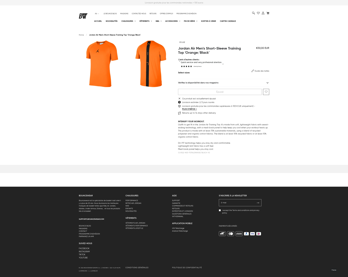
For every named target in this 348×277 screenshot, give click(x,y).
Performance (85, 30)
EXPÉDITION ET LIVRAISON (182, 211)
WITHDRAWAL (177, 216)
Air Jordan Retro (119, 30)
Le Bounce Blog (110, 14)
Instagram (84, 251)
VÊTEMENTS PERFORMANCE (136, 226)
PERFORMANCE (131, 200)
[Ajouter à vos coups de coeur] (266, 92)
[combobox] (97, 14)
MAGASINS (83, 228)
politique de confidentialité (187, 268)
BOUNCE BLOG (85, 226)
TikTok (82, 254)
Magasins (124, 14)
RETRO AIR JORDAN (133, 203)
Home (81, 35)
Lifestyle (146, 30)
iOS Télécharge (178, 228)
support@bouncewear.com (91, 219)
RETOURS (176, 208)
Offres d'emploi (166, 14)
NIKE (127, 206)
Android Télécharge (180, 231)
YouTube (83, 257)
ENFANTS (129, 208)
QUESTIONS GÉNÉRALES (181, 214)
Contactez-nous (139, 14)
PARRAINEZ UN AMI (86, 236)
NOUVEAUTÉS (130, 211)
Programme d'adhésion (186, 14)
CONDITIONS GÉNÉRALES (136, 268)
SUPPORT (176, 200)
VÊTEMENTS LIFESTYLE (134, 228)
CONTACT (83, 231)
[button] (260, 71)
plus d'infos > (189, 109)
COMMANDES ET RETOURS (182, 206)
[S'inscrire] (258, 202)
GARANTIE (176, 203)
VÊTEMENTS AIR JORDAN (135, 223)
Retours (153, 14)
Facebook (84, 248)
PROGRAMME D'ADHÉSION (89, 234)
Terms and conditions (240, 210)
